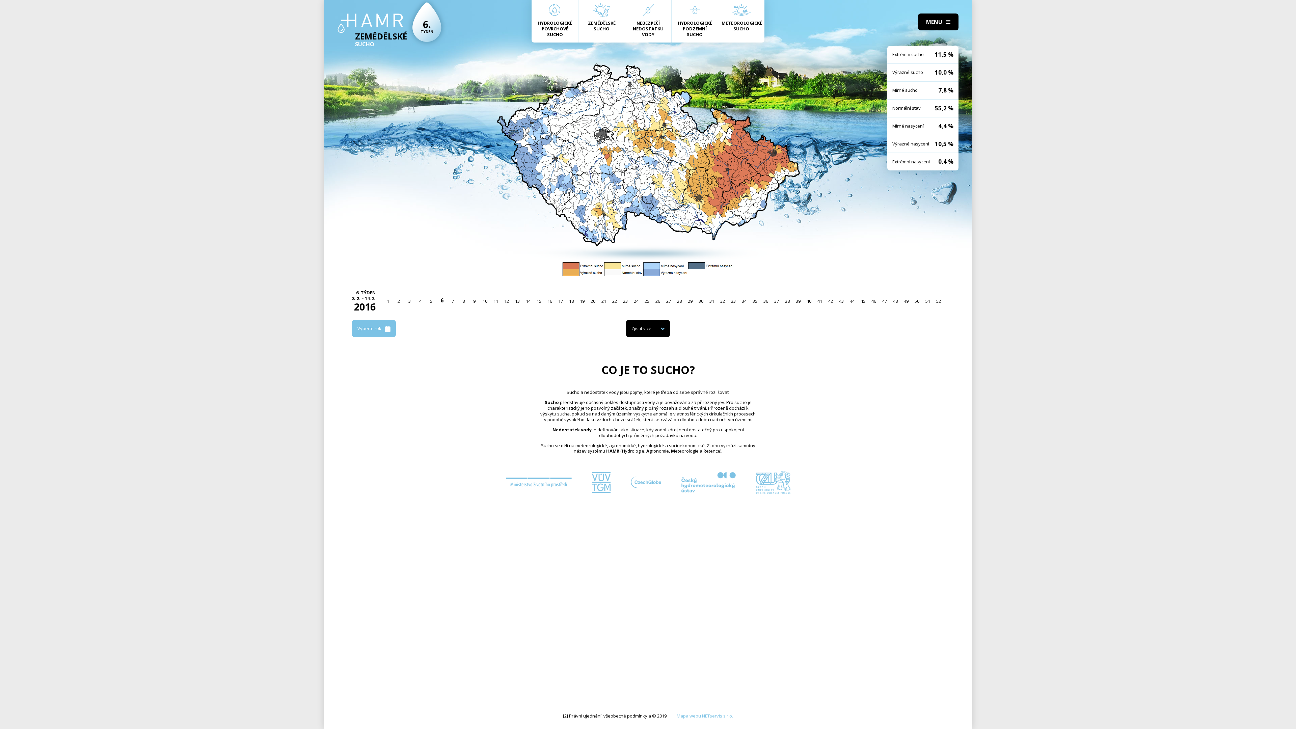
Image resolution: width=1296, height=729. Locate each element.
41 (819, 301)
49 (906, 301)
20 (593, 301)
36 (765, 301)
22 (614, 301)
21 (603, 301)
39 (798, 301)
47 (884, 301)
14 (528, 301)
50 (917, 301)
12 (506, 301)
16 (549, 301)
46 (873, 301)
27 (668, 301)
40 (809, 301)
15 (539, 301)
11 (495, 301)
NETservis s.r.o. (717, 716)
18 (571, 301)
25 (647, 301)
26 (657, 301)
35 (755, 301)
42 (830, 301)
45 (863, 301)
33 (733, 301)
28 (679, 301)
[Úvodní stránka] (370, 23)
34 (744, 301)
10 (485, 301)
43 (841, 301)
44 (852, 301)
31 (711, 301)
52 (938, 301)
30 (701, 301)
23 (625, 301)
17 (560, 301)
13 (517, 301)
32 (722, 301)
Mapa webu (689, 716)
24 (636, 301)
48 (895, 301)
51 (927, 301)
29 (690, 301)
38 (787, 301)
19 (582, 301)
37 (776, 301)
